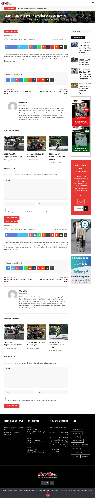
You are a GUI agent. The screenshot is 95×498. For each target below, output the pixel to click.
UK (50, 437)
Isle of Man (13, 19)
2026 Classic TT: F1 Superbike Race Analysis (84, 62)
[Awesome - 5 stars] (12, 174)
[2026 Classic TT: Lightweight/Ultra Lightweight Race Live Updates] (74, 71)
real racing (85, 444)
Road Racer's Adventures (64, 446)
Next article (64, 89)
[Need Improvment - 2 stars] (6, 174)
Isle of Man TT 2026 (63, 441)
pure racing (76, 437)
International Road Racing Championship (54, 442)
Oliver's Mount (53, 427)
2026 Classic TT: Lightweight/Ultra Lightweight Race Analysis (36, 432)
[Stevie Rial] (21, 39)
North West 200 (63, 437)
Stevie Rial (23, 103)
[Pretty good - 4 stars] (10, 174)
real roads (75, 456)
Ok (48, 495)
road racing (85, 456)
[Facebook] (8, 80)
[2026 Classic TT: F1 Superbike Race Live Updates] (74, 85)
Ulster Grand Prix (55, 450)
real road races (77, 448)
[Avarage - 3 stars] (8, 174)
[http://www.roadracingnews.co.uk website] (19, 39)
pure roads (76, 444)
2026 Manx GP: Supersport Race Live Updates (57, 156)
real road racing (77, 452)
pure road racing (77, 440)
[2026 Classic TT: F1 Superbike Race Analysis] (74, 59)
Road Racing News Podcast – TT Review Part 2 (33, 8)
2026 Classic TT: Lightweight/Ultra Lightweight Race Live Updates (36, 452)
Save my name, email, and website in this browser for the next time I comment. (32, 212)
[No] (93, 493)
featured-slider (77, 433)
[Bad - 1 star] (4, 174)
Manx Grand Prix (22, 19)
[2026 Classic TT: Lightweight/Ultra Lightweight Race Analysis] (74, 44)
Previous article (10, 89)
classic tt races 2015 (78, 429)
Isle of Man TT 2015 (63, 428)
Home (7, 19)
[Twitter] (13, 80)
